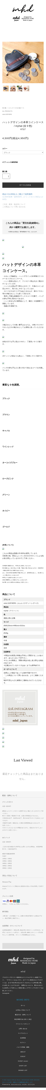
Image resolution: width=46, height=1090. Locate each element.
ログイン (23, 1042)
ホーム (23, 1005)
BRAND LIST (23, 1070)
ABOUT (23, 1052)
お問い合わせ (23, 1028)
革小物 (4, 108)
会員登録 (23, 1038)
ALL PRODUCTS (7, 111)
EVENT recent (23, 1061)
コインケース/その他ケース (16, 108)
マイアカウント (23, 1033)
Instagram (5, 993)
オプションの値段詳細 (10, 162)
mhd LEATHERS (7, 114)
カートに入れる (25, 185)
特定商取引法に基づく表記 (22, 1019)
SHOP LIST (23, 1065)
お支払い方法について (23, 1010)
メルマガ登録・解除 (23, 1047)
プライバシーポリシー (23, 1024)
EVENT (23, 1056)
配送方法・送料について (23, 1014)
